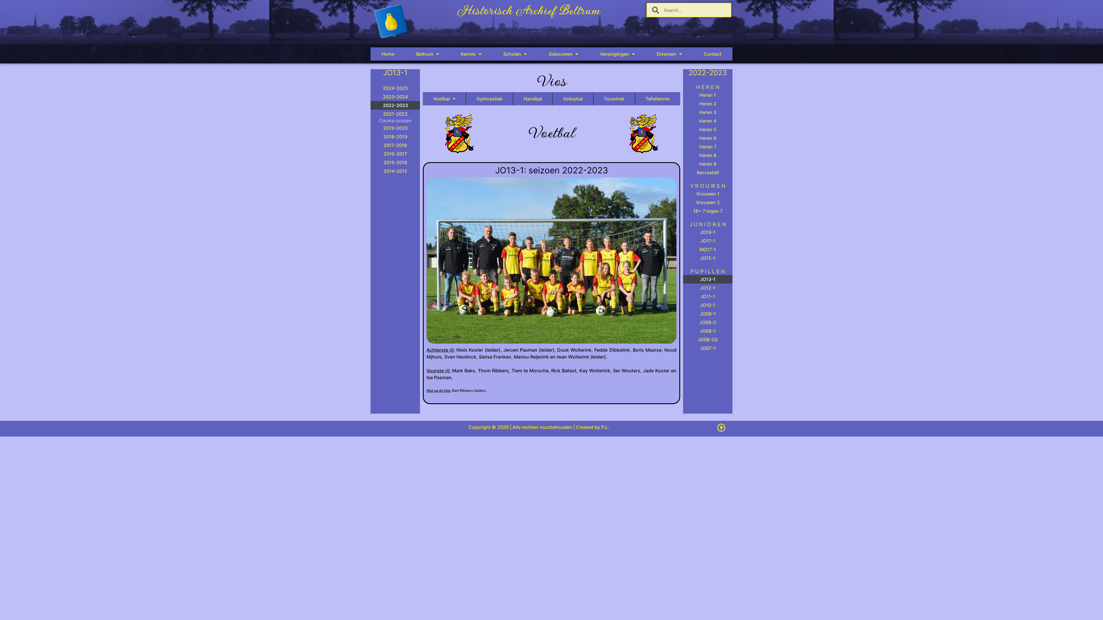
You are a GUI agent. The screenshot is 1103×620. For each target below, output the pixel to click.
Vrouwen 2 (708, 202)
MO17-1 (707, 249)
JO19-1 (708, 232)
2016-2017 (395, 154)
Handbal (533, 99)
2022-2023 (395, 105)
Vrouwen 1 (708, 194)
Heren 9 (707, 164)
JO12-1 (708, 288)
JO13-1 (708, 279)
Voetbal (441, 99)
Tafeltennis (657, 99)
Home (387, 54)
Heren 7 (707, 147)
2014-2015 (395, 171)
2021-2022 (395, 114)
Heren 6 (707, 138)
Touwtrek (614, 99)
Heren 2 (707, 103)
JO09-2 (707, 322)
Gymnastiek (490, 99)
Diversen (666, 54)
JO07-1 (708, 348)
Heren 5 (707, 129)
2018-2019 (395, 137)
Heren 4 (707, 121)
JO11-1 (707, 296)
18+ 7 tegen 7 (708, 211)
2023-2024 (395, 97)
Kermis (468, 54)
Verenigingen (614, 54)
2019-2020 (395, 128)
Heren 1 (707, 95)
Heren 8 (707, 155)
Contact (713, 54)
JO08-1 (708, 331)
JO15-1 (708, 258)
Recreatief (708, 172)
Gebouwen (560, 54)
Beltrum (424, 54)
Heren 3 (707, 112)
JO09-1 (708, 314)
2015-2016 (395, 162)
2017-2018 (395, 145)
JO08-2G (708, 339)
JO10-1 (708, 305)
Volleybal (573, 99)
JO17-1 (708, 241)
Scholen (512, 54)
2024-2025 (395, 88)
